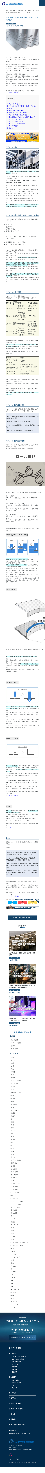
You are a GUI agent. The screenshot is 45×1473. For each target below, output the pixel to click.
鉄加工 (13, 1046)
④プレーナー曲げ (17, 124)
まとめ (10, 128)
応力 (12, 1154)
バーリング (14, 1304)
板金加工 (14, 1169)
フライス (14, 1236)
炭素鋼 (13, 1166)
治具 (12, 1260)
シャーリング (15, 1183)
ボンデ (13, 1307)
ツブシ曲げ (14, 1189)
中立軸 (13, 1157)
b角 (12, 1283)
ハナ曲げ (14, 1254)
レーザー (14, 1060)
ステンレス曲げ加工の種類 (17, 115)
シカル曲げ (14, 1186)
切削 (12, 1122)
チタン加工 (14, 1048)
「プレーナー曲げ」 (13, 795)
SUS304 (14, 1292)
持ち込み (14, 1266)
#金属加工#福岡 (16, 1092)
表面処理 (14, 1104)
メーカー (14, 1219)
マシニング (14, 1224)
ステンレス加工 (16, 1043)
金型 (12, 1095)
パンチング (14, 1198)
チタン (13, 1075)
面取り (13, 1248)
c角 (12, 1286)
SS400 (13, 1272)
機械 (12, 1295)
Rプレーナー (15, 1289)
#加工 (13, 1113)
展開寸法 (14, 1163)
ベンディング (15, 1257)
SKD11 (13, 1277)
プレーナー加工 (16, 1204)
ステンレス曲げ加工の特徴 (17, 113)
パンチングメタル (17, 1245)
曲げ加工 (14, 1210)
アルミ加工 (14, 1040)
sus (12, 1133)
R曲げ (13, 1251)
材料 (12, 1230)
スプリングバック (17, 1160)
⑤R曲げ (13, 126)
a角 (12, 1280)
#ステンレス (15, 1110)
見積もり (14, 1072)
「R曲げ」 (10, 827)
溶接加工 (14, 1213)
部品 (12, 1227)
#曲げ (13, 1116)
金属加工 (14, 1098)
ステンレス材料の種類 (15, 110)
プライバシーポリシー (14, 1459)
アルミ (13, 1130)
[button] (14, 100)
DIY (12, 1216)
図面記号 (14, 1301)
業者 (12, 1125)
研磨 (12, 1107)
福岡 (12, 1089)
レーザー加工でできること (20, 1242)
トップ (8, 10)
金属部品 (14, 1177)
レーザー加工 (15, 1207)
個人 (12, 1263)
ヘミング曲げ (15, 1192)
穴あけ (13, 1069)
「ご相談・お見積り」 (13, 92)
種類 (12, 1057)
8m (12, 1142)
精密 (12, 1239)
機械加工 (14, 1077)
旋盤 (12, 1066)
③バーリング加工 (17, 121)
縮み (12, 1151)
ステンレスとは (13, 104)
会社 (12, 1127)
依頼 (12, 1063)
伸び (12, 1148)
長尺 (12, 1145)
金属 (12, 1136)
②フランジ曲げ (16, 119)
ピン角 (13, 1139)
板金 (12, 1180)
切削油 (13, 1222)
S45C (13, 1274)
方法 (12, 1298)
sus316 (13, 1195)
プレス (13, 1119)
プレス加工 (14, 1175)
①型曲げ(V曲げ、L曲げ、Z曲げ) (22, 117)
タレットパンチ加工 (17, 1201)
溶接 (12, 1101)
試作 (12, 1233)
